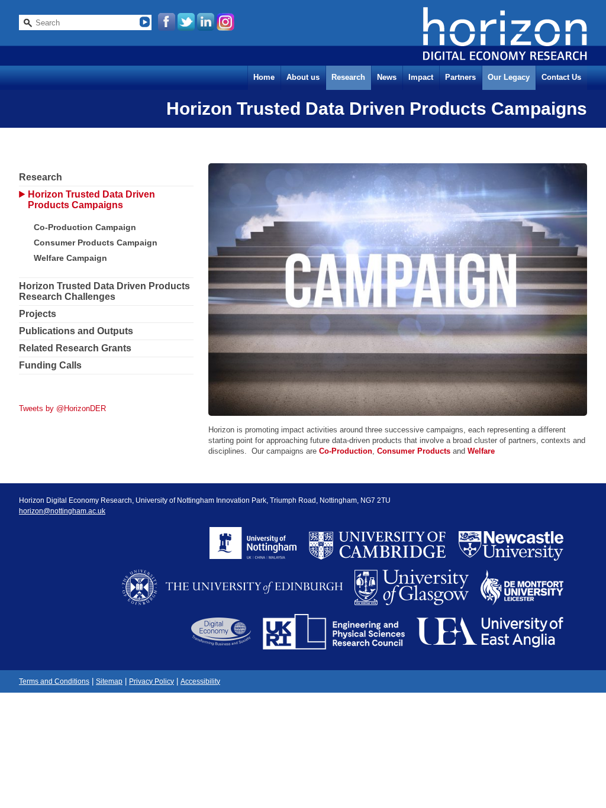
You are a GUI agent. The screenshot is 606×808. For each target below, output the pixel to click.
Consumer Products (413, 451)
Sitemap (109, 681)
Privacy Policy (151, 681)
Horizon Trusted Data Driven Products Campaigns (91, 199)
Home (264, 77)
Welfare (481, 451)
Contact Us (561, 77)
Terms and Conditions (54, 681)
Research (348, 77)
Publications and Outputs (76, 331)
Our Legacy (509, 77)
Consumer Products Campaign (95, 242)
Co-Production (345, 451)
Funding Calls (50, 365)
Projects (37, 314)
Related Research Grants (75, 348)
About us (303, 77)
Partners (460, 77)
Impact (420, 77)
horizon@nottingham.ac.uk (62, 511)
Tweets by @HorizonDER (62, 408)
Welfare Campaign (70, 258)
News (387, 77)
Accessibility (200, 681)
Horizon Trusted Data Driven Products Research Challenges (104, 291)
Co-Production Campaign (85, 227)
